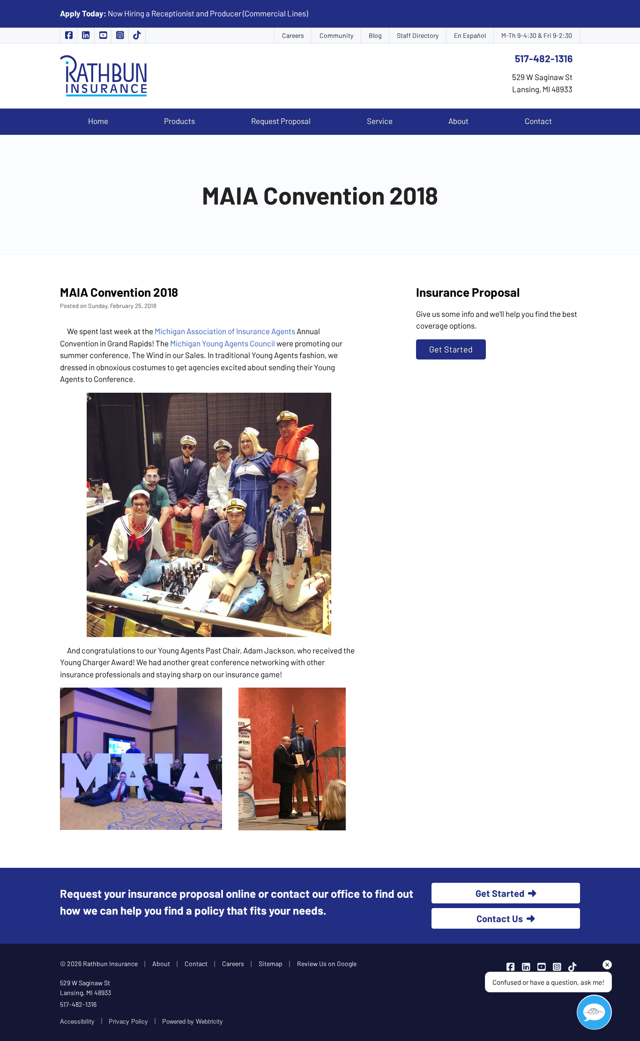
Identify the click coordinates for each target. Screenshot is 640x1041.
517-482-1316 (544, 58)
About (458, 120)
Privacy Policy (128, 1021)
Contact (538, 120)
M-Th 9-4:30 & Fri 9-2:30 (536, 35)
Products (179, 120)
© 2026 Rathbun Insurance (99, 964)
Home (98, 120)
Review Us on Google (327, 964)
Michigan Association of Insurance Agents (225, 331)
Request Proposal (281, 120)
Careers (293, 35)
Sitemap (271, 964)
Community (336, 35)
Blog (375, 35)
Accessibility (77, 1021)
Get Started (451, 349)
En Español (470, 35)
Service (380, 120)
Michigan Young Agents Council (222, 343)
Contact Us (499, 918)
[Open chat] (594, 1012)
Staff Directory (418, 35)
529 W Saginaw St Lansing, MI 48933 (85, 988)
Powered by (192, 1021)
